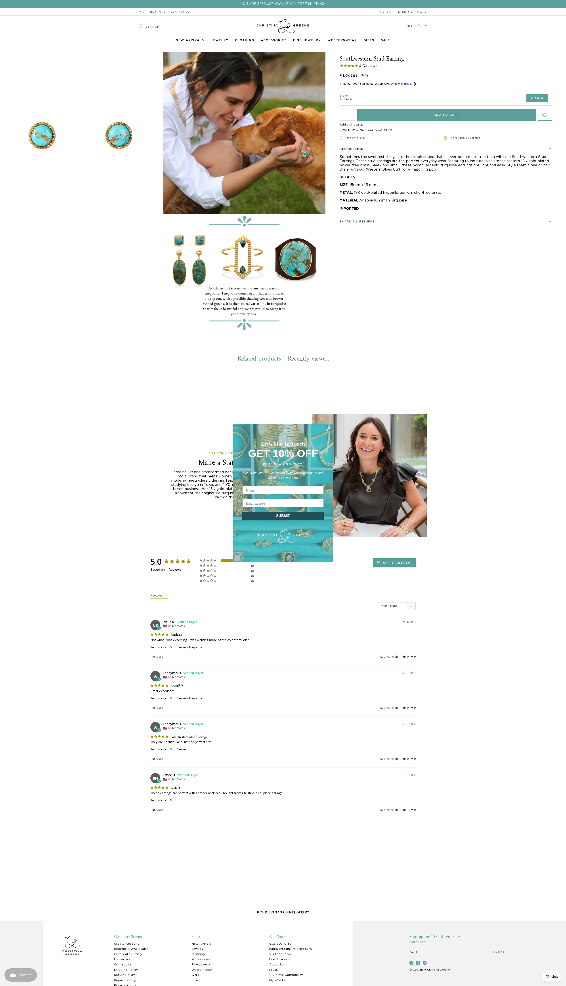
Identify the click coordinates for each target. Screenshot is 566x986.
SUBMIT (283, 516)
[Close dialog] (329, 428)
